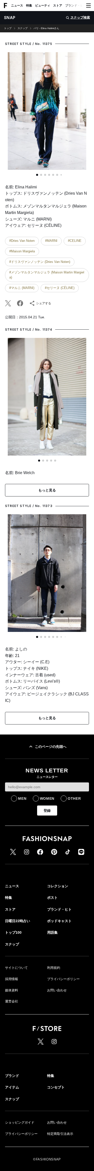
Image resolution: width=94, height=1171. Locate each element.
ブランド (12, 1076)
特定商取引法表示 (60, 1134)
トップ (8, 28)
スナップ (23, 28)
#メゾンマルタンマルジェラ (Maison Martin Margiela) (46, 274)
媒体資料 (11, 990)
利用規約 (53, 968)
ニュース (17, 5)
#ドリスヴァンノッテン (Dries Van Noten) (39, 262)
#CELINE (74, 241)
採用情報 (11, 979)
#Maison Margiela (22, 251)
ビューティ (42, 5)
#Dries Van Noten (22, 241)
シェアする (43, 303)
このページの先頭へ (50, 747)
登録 (47, 811)
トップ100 (13, 932)
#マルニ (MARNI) (21, 288)
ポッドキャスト (59, 921)
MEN (22, 798)
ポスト (52, 898)
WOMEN (47, 798)
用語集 (52, 932)
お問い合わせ (57, 990)
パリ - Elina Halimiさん (46, 28)
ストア (57, 5)
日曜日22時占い (17, 921)
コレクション (57, 886)
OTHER (74, 798)
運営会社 (11, 1001)
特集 (29, 5)
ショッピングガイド (19, 1122)
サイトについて (16, 968)
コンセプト (56, 1087)
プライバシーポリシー (63, 979)
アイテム (12, 1087)
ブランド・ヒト (75, 5)
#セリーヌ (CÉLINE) (59, 288)
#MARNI (51, 241)
